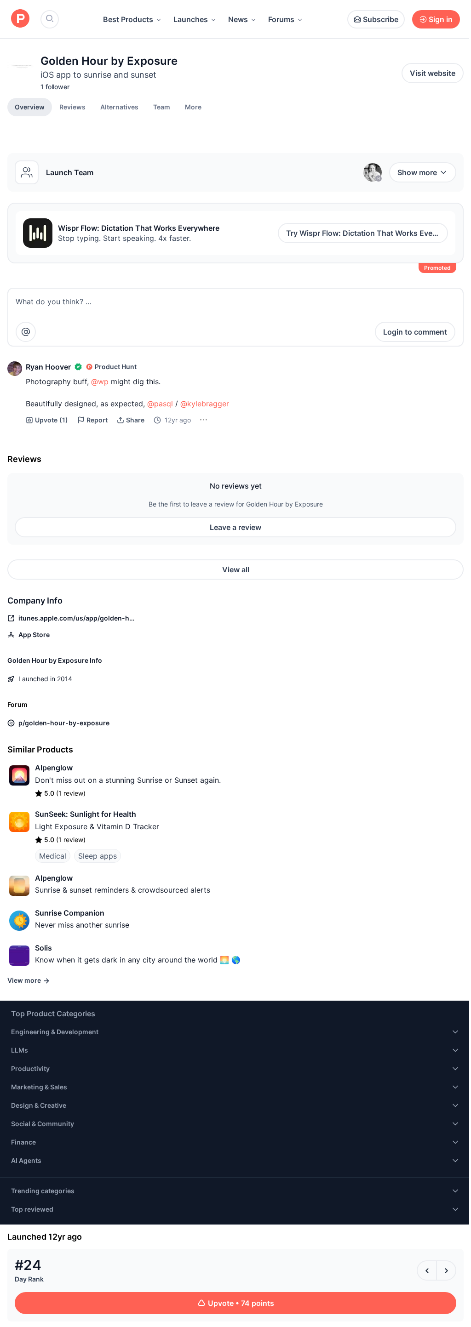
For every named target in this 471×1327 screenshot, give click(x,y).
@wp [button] (100, 381)
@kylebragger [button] (204, 403)
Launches (190, 19)
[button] (193, 106)
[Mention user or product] (26, 332)
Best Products (128, 19)
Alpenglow (54, 767)
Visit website (432, 73)
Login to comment (415, 331)
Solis (43, 947)
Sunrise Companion (69, 912)
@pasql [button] (160, 403)
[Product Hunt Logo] (20, 19)
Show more (417, 172)
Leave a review (235, 527)
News (238, 19)
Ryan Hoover (48, 366)
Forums (281, 19)
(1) (51, 420)
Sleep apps (97, 855)
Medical (52, 855)
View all (235, 569)
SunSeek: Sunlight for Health (85, 814)
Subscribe (380, 19)
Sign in (441, 19)
